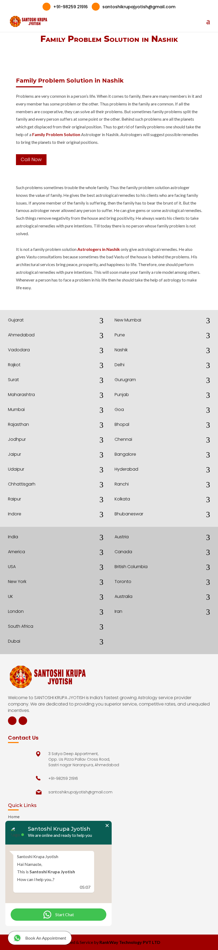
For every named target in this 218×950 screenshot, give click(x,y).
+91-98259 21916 (66, 7)
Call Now (31, 159)
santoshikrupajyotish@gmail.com (134, 7)
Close (107, 825)
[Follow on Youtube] (23, 720)
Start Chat (64, 914)
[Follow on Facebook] (12, 720)
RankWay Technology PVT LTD (129, 942)
